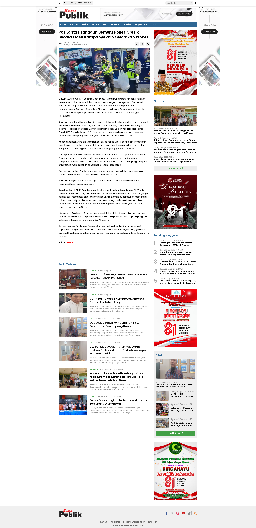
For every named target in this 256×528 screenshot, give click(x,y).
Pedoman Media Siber (134, 522)
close (55, 7)
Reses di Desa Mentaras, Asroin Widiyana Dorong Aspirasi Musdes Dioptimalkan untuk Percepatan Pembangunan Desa (174, 160)
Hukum (95, 24)
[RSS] (195, 513)
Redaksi (71, 242)
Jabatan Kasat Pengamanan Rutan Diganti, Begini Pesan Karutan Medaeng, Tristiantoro (175, 141)
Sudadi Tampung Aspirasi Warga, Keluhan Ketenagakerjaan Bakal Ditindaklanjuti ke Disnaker (176, 253)
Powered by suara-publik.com (128, 525)
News (105, 24)
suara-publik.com (72, 42)
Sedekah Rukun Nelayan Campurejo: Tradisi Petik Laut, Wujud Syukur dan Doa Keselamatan (177, 272)
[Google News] (189, 513)
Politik (85, 24)
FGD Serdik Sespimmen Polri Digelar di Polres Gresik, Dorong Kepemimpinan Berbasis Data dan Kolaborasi (183, 424)
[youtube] (183, 513)
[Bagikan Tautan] (137, 44)
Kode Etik (115, 522)
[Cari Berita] (191, 3)
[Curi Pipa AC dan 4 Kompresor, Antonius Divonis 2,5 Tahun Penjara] (73, 303)
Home (63, 24)
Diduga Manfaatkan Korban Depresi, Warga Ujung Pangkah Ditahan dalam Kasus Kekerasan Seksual (178, 282)
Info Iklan (152, 522)
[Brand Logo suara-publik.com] (74, 13)
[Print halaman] (148, 44)
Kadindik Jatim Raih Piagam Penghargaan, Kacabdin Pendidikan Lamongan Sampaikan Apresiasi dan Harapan (175, 151)
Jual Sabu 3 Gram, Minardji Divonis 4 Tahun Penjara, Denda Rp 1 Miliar (119, 276)
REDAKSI (103, 522)
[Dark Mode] (196, 3)
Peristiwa (127, 24)
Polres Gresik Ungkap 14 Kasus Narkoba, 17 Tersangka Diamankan (118, 401)
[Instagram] (178, 513)
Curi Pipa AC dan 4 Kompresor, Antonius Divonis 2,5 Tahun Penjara (117, 300)
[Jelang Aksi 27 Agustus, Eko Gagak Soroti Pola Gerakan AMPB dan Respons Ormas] (162, 409)
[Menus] (60, 3)
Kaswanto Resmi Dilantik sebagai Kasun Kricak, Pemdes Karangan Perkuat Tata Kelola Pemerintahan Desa (117, 376)
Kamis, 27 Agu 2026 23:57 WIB (77, 3)
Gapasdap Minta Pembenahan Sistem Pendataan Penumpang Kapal (116, 324)
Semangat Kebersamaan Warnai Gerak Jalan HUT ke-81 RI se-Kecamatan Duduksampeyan (176, 243)
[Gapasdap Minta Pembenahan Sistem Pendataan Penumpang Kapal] (73, 327)
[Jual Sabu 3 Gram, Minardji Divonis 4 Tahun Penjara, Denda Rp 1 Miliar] (73, 279)
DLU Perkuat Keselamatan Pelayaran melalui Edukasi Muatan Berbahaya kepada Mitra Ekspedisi (119, 350)
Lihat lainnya (174, 433)
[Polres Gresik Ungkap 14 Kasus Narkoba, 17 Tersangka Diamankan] (73, 405)
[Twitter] (172, 513)
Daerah (115, 24)
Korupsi (154, 24)
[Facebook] (166, 513)
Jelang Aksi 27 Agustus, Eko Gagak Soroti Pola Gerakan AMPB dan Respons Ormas (182, 409)
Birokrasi (74, 24)
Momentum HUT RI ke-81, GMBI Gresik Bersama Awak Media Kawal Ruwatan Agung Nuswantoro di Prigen (178, 263)
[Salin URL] (142, 44)
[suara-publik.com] (71, 513)
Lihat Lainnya (174, 168)
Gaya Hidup (141, 24)
